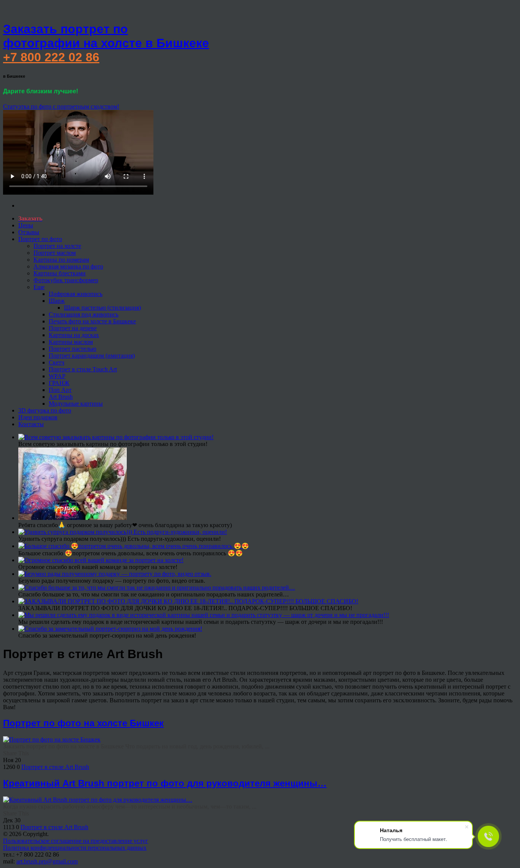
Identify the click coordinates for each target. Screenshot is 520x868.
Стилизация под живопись (83, 314)
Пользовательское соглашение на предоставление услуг (75, 841)
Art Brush (61, 396)
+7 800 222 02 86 (51, 57)
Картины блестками (59, 273)
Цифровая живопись (75, 294)
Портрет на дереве (73, 328)
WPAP (57, 376)
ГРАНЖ (59, 383)
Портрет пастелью (72, 348)
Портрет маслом (54, 252)
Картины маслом (71, 342)
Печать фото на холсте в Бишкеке (92, 321)
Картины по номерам (61, 259)
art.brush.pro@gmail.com (47, 861)
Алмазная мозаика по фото (68, 266)
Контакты (31, 424)
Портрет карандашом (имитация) (92, 355)
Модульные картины (76, 403)
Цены (25, 225)
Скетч (56, 362)
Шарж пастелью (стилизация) (102, 307)
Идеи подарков (37, 417)
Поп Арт (60, 390)
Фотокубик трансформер (65, 280)
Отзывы (28, 232)
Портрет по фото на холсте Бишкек (83, 723)
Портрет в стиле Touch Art (83, 369)
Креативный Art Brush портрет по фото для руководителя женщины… (165, 783)
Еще (39, 287)
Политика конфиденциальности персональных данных (75, 847)
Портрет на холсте (57, 246)
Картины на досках (74, 335)
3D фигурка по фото (44, 410)
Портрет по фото (40, 239)
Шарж (57, 300)
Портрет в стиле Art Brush (55, 767)
